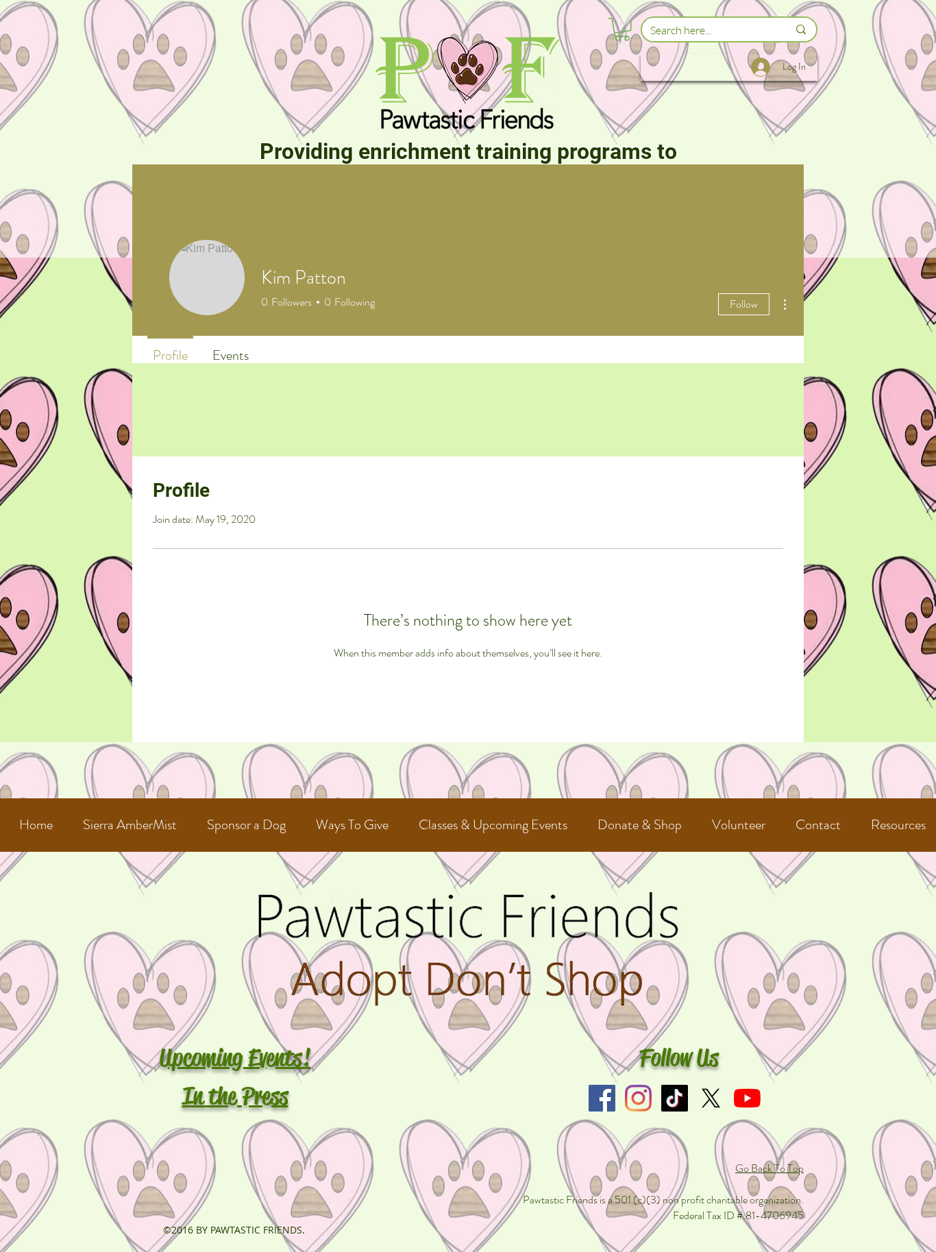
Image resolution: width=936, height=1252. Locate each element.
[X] (711, 1098)
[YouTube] (747, 1098)
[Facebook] (602, 1098)
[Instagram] (638, 1098)
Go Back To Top (769, 1168)
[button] (622, 29)
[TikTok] (674, 1098)
